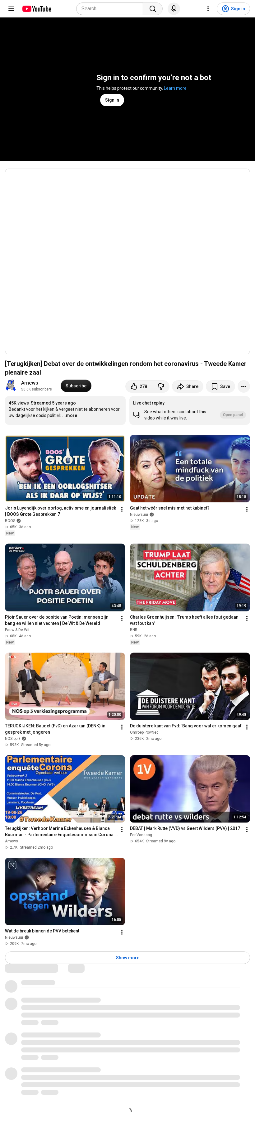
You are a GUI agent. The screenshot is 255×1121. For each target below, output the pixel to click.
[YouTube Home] (36, 8)
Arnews (29, 383)
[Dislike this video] (160, 386)
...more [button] (69, 415)
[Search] (153, 8)
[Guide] (11, 8)
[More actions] (244, 386)
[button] (189, 410)
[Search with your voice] (174, 8)
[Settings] (208, 8)
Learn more (175, 88)
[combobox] (111, 8)
